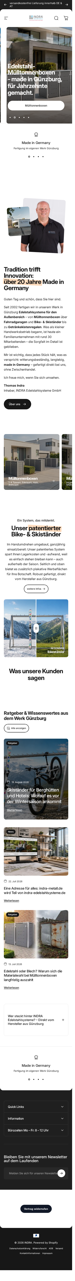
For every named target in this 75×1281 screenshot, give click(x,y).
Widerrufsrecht (39, 1248)
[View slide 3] (38, 156)
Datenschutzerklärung (19, 1248)
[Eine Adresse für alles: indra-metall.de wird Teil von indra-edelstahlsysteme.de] (36, 851)
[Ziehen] (36, 628)
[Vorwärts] (66, 4)
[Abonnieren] (61, 1173)
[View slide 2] (34, 156)
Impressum (47, 1253)
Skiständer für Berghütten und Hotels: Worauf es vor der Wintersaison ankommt (34, 795)
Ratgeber (12, 743)
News (11, 831)
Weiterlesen (14, 810)
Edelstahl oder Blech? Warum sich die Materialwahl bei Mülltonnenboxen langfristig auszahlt (33, 975)
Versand (59, 1248)
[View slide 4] (43, 156)
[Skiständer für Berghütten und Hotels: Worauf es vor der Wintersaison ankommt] (36, 779)
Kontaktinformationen (30, 1253)
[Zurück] (5, 4)
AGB (51, 1248)
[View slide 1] (29, 156)
